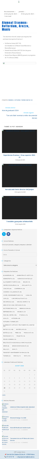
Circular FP (26, 285)
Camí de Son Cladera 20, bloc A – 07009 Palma (20, 454)
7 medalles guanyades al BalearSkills (19, 221)
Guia (6, 318)
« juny (3, 395)
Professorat (8, 336)
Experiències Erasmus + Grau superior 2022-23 (19, 156)
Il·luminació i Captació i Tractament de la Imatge (18, 325)
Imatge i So (29, 100)
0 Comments (27, 409)
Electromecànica (10, 308)
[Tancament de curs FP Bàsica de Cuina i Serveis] (5, 440)
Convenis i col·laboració (12, 292)
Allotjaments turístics (11, 282)
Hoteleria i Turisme (20, 100)
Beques (26, 282)
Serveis (6, 346)
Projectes (21, 336)
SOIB (14, 349)
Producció (28, 333)
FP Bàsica (23, 315)
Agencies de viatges (25, 278)
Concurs (7, 288)
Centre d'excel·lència (11, 285)
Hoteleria (15, 318)
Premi (18, 333)
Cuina (29, 295)
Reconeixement (9, 11)
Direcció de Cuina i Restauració (14, 305)
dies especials (8, 302)
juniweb (21, 11)
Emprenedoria (8, 312)
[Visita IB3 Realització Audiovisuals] (5, 428)
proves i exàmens (9, 339)
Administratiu (9, 278)
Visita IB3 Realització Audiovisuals (20, 427)
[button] (19, 8)
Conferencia (19, 288)
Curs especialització (19, 298)
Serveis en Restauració (20, 346)
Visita (27, 356)
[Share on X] (4, 234)
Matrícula (7, 333)
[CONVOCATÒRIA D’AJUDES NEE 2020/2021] (5, 408)
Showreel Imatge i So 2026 (18, 418)
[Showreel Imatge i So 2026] (5, 419)
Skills (6, 349)
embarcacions (25, 308)
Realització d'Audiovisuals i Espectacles (17, 342)
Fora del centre (9, 315)
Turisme (7, 356)
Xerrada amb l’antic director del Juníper (19, 189)
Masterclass (21, 329)
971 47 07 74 (10, 457)
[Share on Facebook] (8, 234)
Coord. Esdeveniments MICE (13, 295)
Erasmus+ (11, 100)
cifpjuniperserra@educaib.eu (25, 457)
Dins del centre (23, 302)
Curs (6, 298)
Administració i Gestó (25, 275)
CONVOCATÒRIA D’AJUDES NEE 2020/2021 (22, 407)
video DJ (17, 356)
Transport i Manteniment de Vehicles (16, 352)
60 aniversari (8, 275)
